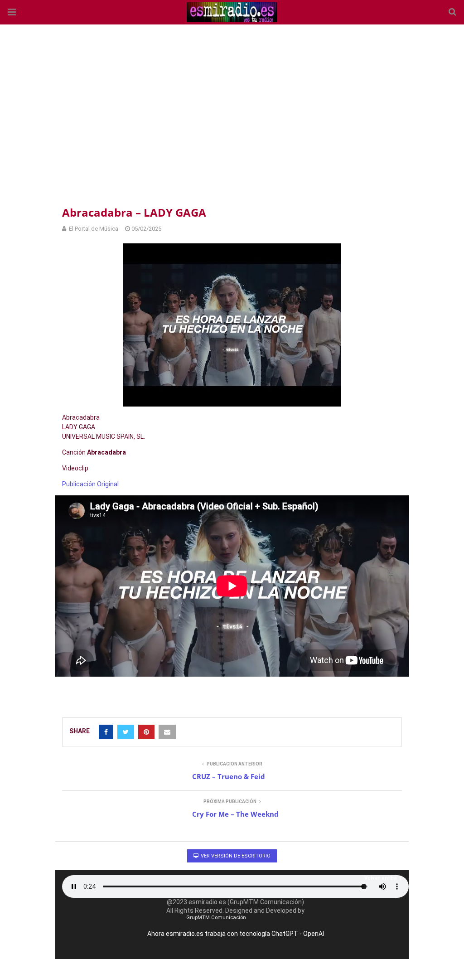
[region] (232, 113)
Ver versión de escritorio (235, 856)
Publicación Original (90, 484)
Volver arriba (380, 878)
